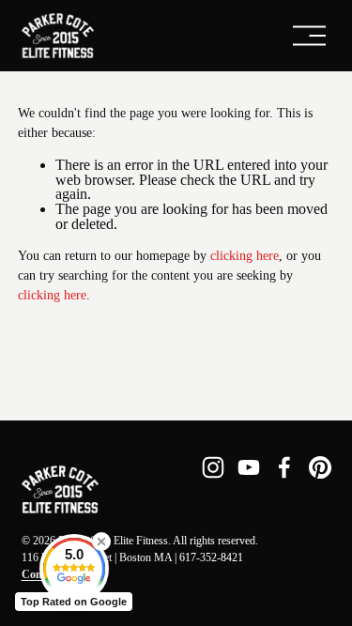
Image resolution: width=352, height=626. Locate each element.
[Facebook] (284, 467)
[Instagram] (213, 467)
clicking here (244, 256)
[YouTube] (248, 467)
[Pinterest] (320, 467)
